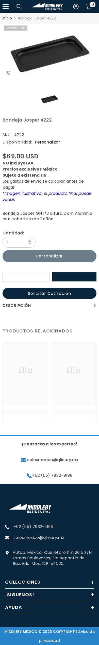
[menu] (6, 7)
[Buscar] (19, 7)
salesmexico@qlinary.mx (52, 460)
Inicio (7, 18)
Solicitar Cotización (49, 293)
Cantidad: (13, 233)
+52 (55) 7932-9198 (52, 475)
